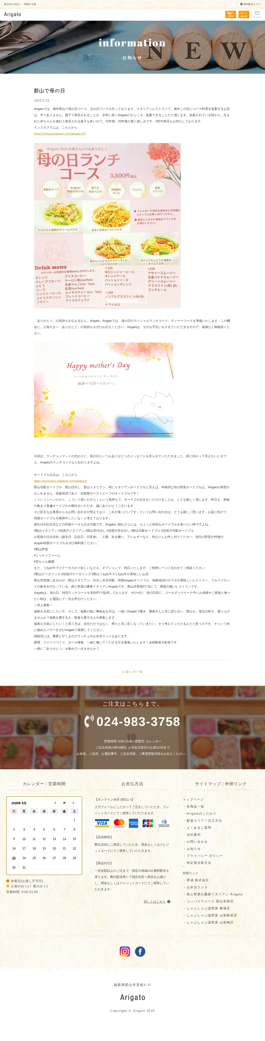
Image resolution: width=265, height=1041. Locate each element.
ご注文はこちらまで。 (138, 714)
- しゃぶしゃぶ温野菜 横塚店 (206, 908)
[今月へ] (64, 803)
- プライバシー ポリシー (203, 855)
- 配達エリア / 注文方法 (202, 820)
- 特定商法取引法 (197, 862)
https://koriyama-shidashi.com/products (60, 481)
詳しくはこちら (155, 901)
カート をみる (244, 14)
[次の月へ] (74, 803)
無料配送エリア (252, 4)
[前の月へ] (54, 803)
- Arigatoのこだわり (200, 813)
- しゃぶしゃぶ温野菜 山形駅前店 (210, 915)
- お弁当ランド (195, 887)
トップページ (193, 799)
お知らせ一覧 (132, 672)
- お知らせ (192, 848)
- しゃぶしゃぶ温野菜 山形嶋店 (208, 922)
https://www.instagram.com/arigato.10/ (60, 133)
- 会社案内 (192, 834)
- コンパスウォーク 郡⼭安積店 (208, 901)
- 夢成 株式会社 (196, 880)
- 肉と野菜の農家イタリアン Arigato (213, 894)
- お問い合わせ (195, 841)
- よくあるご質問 (197, 827)
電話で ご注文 (230, 14)
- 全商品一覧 (193, 806)
